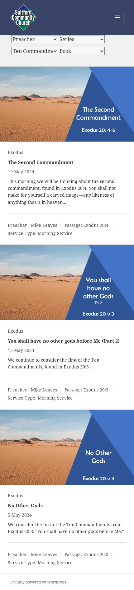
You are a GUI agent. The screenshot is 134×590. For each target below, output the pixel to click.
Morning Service (55, 233)
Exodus (15, 152)
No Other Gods (25, 505)
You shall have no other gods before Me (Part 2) (64, 341)
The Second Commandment (40, 162)
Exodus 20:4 (73, 188)
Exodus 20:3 (76, 367)
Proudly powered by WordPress (38, 582)
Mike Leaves (44, 225)
